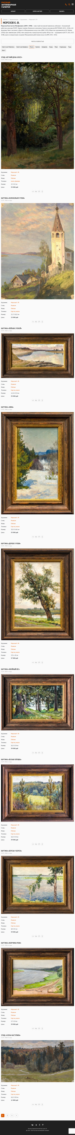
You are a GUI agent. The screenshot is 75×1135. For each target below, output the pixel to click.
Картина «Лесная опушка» (11, 759)
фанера (17, 181)
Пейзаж (13, 178)
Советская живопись (8, 47)
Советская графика (22, 47)
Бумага (38, 47)
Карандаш (63, 47)
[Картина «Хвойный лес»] (37, 702)
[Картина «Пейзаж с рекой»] (37, 355)
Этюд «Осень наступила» (10, 1035)
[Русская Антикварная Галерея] (8, 5)
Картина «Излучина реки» (11, 943)
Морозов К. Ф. (15, 172)
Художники (23, 19)
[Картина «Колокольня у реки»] (37, 251)
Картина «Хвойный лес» (10, 669)
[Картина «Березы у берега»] (37, 885)
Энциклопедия (14, 19)
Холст (3, 50)
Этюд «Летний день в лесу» (11, 57)
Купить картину (37, 11)
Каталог (13, 11)
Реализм (13, 175)
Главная (5, 19)
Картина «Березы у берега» (11, 851)
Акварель (44, 47)
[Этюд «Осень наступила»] (37, 1061)
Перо (56, 47)
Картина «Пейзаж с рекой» (11, 328)
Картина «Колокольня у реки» (13, 198)
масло (13, 181)
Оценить (61, 11)
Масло (32, 47)
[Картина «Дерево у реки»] (37, 594)
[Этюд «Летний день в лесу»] (37, 115)
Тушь (69, 47)
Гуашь (51, 47)
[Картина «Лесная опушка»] (37, 793)
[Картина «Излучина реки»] (37, 977)
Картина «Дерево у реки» (11, 543)
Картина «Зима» (7, 407)
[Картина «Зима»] (37, 463)
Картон (13, 311)
